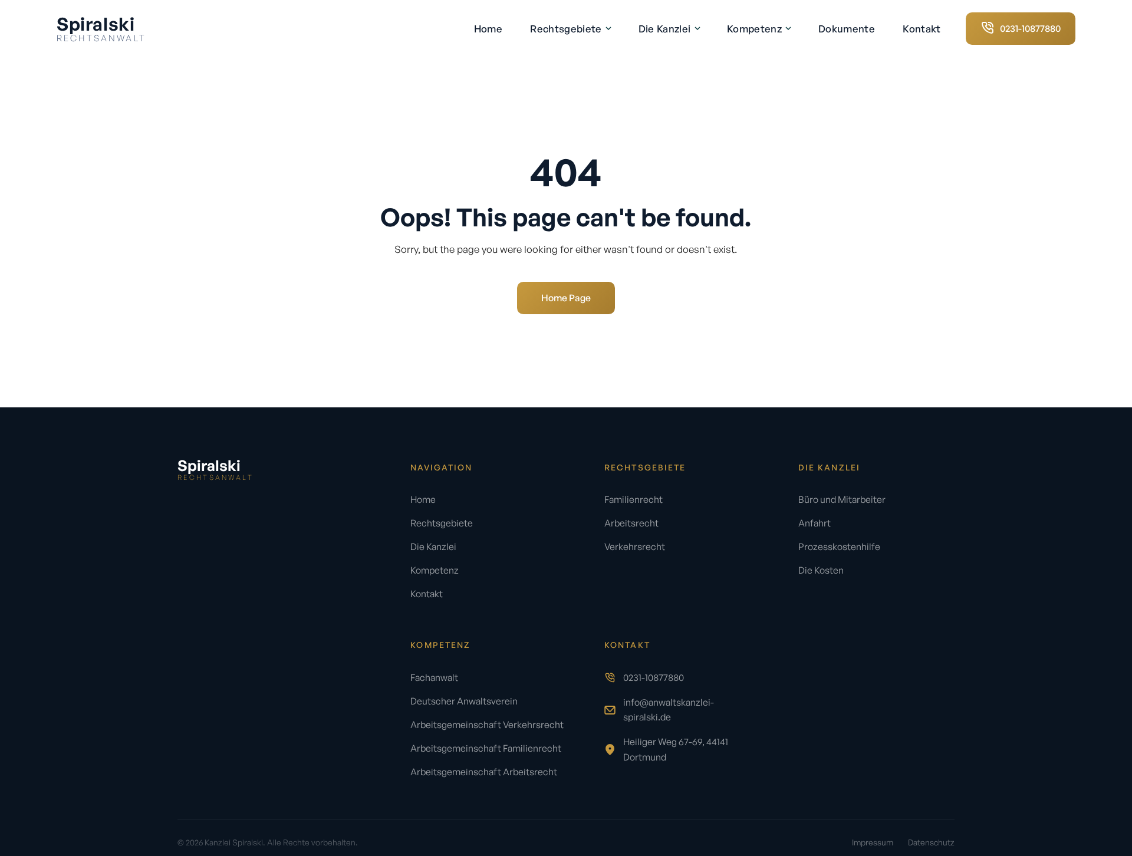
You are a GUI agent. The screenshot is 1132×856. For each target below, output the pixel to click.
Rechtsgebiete (567, 28)
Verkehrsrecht (634, 546)
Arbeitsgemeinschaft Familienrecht (485, 748)
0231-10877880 (653, 677)
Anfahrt (814, 523)
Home (488, 28)
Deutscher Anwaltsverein (464, 701)
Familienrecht (633, 499)
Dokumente (846, 28)
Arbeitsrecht (631, 523)
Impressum (872, 842)
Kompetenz (755, 28)
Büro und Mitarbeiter (842, 499)
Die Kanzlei (666, 28)
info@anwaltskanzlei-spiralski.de (668, 709)
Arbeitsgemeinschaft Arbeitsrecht (483, 772)
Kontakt (921, 28)
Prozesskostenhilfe (839, 546)
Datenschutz (931, 842)
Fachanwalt (434, 677)
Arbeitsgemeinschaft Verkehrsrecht (487, 724)
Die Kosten (821, 570)
